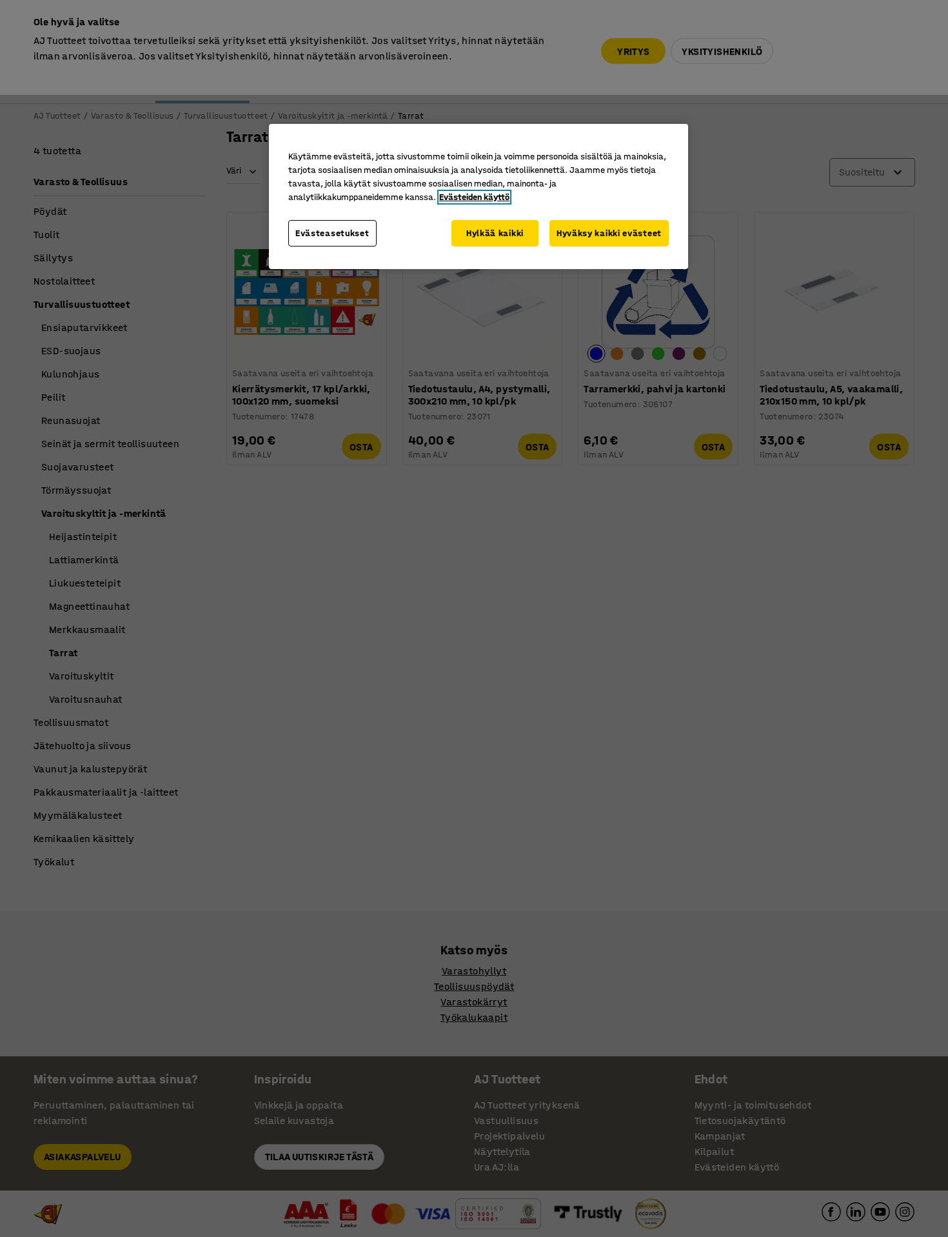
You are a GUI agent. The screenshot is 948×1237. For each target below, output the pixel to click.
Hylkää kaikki (495, 233)
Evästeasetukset (332, 233)
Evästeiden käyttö (474, 197)
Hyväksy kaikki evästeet (609, 233)
